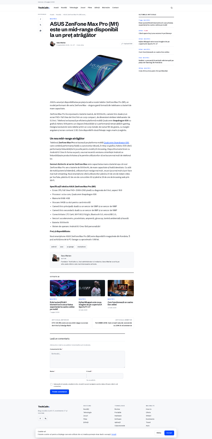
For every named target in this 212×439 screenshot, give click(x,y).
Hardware (118, 416)
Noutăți (64, 8)
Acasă (56, 8)
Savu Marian (61, 43)
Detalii (114, 434)
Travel (148, 422)
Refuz (159, 433)
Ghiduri (148, 416)
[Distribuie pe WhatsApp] (40, 30)
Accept (169, 433)
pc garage (70, 247)
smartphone (82, 247)
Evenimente (150, 419)
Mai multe (106, 8)
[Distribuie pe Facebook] (40, 19)
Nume (52, 371)
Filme (90, 8)
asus (61, 247)
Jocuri (83, 8)
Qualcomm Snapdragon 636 (116, 142)
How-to (148, 409)
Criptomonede (120, 426)
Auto (148, 426)
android (53, 247)
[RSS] (45, 418)
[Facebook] (40, 418)
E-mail (89, 371)
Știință (97, 8)
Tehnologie (73, 8)
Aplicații (118, 422)
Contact (115, 8)
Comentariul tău (56, 349)
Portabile (118, 412)
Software (118, 419)
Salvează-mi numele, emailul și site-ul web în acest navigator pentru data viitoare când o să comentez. (86, 385)
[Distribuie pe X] (40, 24)
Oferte (148, 412)
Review (117, 409)
